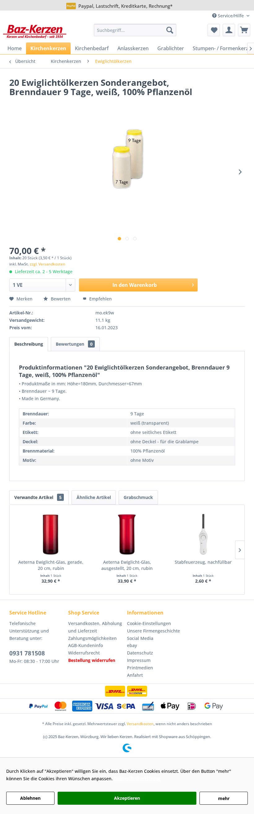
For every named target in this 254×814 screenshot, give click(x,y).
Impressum (139, 660)
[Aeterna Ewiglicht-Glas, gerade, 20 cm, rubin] (50, 534)
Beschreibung (28, 344)
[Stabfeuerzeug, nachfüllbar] (203, 534)
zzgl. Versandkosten (47, 264)
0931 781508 (27, 653)
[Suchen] (169, 30)
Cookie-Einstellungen (149, 623)
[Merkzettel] (214, 30)
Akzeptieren (127, 798)
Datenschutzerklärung (137, 778)
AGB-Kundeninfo (85, 645)
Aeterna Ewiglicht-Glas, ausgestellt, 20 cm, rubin (127, 565)
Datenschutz (140, 653)
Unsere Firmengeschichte (153, 631)
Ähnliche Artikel (94, 497)
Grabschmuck (138, 497)
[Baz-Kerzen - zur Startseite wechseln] (34, 31)
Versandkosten (140, 723)
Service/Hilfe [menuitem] (231, 16)
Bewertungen (74, 344)
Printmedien (140, 668)
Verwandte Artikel (38, 497)
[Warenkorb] (244, 30)
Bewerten (61, 299)
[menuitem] (135, 30)
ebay (132, 645)
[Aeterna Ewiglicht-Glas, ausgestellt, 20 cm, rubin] (127, 534)
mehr (224, 798)
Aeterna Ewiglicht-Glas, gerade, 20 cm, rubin (50, 565)
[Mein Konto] (229, 30)
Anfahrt (135, 675)
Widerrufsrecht (84, 653)
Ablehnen (30, 798)
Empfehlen (100, 299)
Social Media (140, 638)
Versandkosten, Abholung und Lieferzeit (95, 627)
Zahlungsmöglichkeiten (92, 638)
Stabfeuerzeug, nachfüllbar (203, 562)
